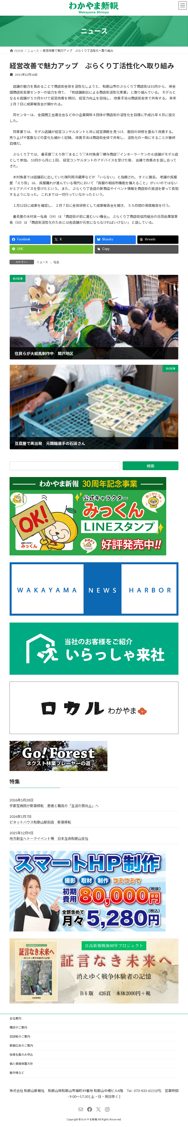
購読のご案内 (18, 1027)
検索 (150, 466)
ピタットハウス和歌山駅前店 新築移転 (40, 822)
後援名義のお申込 (21, 1054)
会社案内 (15, 1018)
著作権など (17, 1073)
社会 (56, 262)
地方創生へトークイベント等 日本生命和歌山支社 (49, 838)
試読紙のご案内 (20, 1036)
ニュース (42, 262)
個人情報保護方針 (21, 1064)
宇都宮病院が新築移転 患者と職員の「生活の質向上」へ (54, 806)
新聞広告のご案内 (21, 1045)
